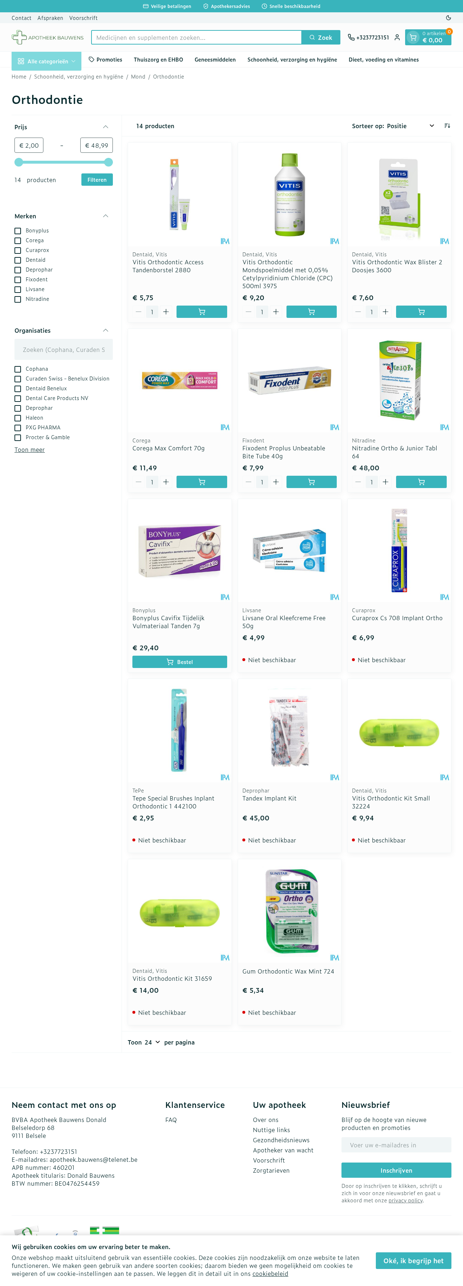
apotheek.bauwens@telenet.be (93, 1159)
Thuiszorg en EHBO (158, 59)
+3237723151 (58, 1151)
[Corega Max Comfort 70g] (180, 380)
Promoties (109, 59)
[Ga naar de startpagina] (48, 37)
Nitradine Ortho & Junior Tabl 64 (394, 452)
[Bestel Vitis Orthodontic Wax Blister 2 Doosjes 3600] (421, 312)
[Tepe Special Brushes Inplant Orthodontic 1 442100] (180, 730)
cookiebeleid (270, 1273)
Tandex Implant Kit (269, 798)
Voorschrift (83, 17)
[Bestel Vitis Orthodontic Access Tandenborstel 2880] (202, 312)
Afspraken (50, 17)
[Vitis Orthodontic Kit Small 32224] (399, 730)
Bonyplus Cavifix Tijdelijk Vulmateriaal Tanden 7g (168, 621)
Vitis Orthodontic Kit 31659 (172, 978)
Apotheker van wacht (283, 1150)
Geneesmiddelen (215, 59)
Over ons (266, 1119)
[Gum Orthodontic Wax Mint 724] (289, 911)
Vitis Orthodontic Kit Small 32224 (391, 802)
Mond (138, 76)
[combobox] (196, 37)
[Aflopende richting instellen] (447, 125)
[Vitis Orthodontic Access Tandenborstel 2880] (180, 194)
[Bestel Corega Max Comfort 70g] (202, 482)
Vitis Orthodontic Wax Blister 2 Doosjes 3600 (397, 265)
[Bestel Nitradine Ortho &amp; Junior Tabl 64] (421, 482)
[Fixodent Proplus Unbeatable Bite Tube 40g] (289, 380)
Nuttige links (271, 1130)
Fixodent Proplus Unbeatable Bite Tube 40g (283, 452)
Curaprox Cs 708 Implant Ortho (397, 617)
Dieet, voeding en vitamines (384, 59)
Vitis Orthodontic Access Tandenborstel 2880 (168, 265)
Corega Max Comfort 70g (168, 448)
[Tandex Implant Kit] (289, 730)
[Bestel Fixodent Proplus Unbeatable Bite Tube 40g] (311, 482)
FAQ (171, 1119)
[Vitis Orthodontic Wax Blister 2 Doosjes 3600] (399, 194)
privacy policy (405, 1200)
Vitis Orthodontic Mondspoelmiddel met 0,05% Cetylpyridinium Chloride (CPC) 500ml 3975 (287, 273)
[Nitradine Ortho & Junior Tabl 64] (399, 380)
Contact (21, 17)
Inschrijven (396, 1170)
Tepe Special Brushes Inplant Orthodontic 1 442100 (173, 802)
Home (19, 76)
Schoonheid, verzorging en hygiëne (292, 59)
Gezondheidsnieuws (281, 1140)
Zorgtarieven (271, 1170)
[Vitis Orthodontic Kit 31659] (180, 911)
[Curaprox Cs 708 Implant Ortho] (399, 550)
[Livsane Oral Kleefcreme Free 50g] (289, 550)
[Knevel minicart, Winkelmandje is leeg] (413, 37)
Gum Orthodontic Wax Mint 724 (288, 971)
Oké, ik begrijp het (413, 1260)
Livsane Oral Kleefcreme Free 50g (284, 621)
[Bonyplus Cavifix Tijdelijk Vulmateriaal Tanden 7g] (180, 550)
